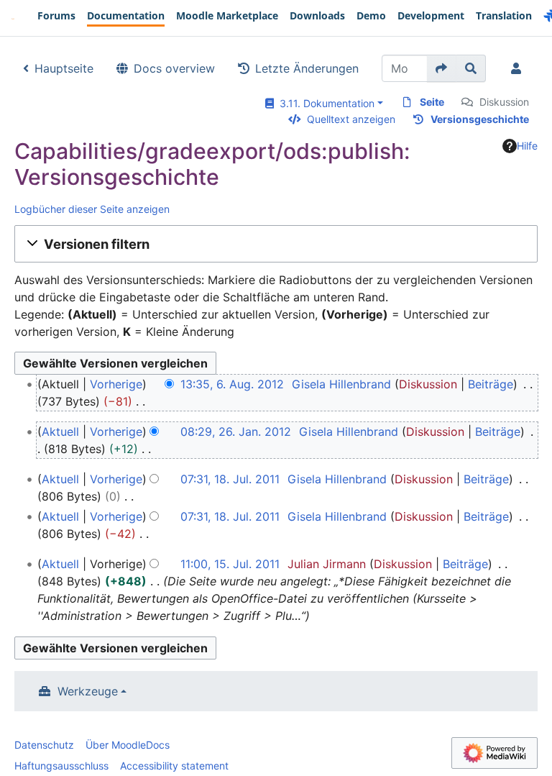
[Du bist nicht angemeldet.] (519, 68)
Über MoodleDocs (128, 745)
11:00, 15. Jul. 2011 (230, 564)
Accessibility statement (174, 765)
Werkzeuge (88, 691)
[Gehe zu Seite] (441, 68)
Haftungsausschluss (61, 765)
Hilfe (527, 146)
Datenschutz (44, 745)
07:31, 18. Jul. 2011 (230, 479)
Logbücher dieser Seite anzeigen (92, 209)
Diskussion (504, 102)
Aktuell (60, 431)
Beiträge (490, 384)
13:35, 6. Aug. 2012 (232, 384)
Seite (432, 102)
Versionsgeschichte (480, 119)
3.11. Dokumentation (324, 103)
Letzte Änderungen (307, 68)
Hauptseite (63, 68)
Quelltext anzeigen (351, 119)
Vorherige (116, 384)
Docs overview (174, 68)
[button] (276, 244)
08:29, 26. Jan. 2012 (235, 431)
